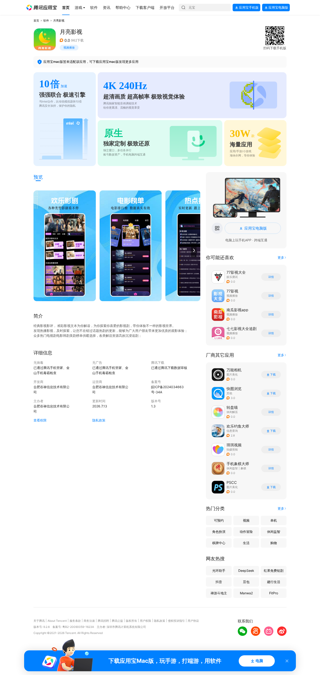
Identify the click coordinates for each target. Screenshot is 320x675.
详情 (271, 277)
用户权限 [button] (145, 620)
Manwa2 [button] (246, 593)
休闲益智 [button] (232, 468)
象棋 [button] (243, 468)
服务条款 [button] (75, 620)
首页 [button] (36, 20)
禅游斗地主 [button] (219, 593)
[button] (41, 7)
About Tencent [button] (57, 620)
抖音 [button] (219, 582)
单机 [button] (273, 520)
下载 (273, 374)
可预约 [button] (219, 520)
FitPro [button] (273, 593)
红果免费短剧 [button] (273, 571)
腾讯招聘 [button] (103, 620)
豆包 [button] (246, 582)
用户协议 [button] (193, 620)
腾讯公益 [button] (117, 620)
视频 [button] (246, 520)
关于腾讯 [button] (39, 620)
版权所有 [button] (131, 620)
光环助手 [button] (218, 571)
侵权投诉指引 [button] (176, 620)
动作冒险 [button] (246, 532)
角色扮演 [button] (218, 532)
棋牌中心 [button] (218, 543)
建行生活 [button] (273, 582)
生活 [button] (246, 543)
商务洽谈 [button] (89, 620)
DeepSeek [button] (246, 571)
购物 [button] (273, 543)
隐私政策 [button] (98, 420)
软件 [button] (46, 20)
